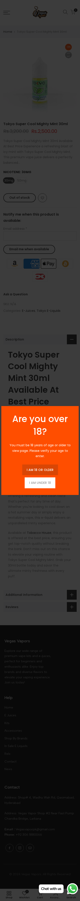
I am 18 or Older (40, 470)
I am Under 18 (40, 483)
